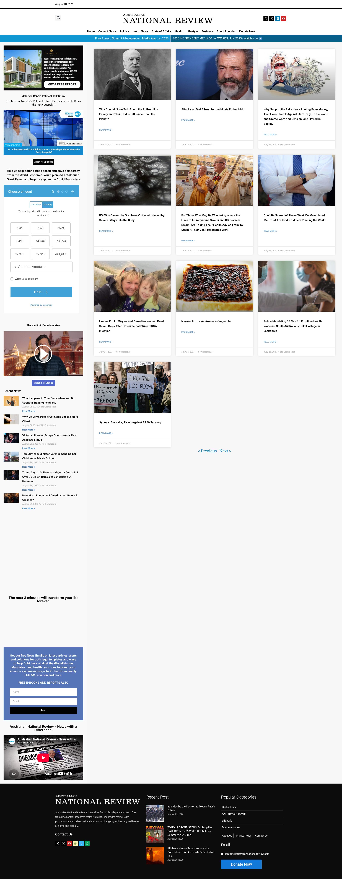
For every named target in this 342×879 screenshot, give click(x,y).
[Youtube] (69, 843)
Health (179, 31)
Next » (225, 450)
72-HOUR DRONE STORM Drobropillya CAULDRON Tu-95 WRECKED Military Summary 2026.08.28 (189, 831)
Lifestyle (192, 31)
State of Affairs (161, 31)
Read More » (28, 411)
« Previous (207, 450)
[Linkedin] (277, 18)
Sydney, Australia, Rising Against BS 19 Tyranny (130, 422)
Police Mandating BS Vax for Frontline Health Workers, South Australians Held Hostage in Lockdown (293, 326)
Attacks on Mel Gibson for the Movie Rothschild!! (212, 109)
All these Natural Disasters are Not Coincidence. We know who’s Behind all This (190, 852)
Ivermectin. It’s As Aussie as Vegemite (206, 321)
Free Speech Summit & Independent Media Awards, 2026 (132, 38)
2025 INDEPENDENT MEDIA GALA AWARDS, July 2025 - (215, 38)
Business (207, 31)
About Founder (226, 31)
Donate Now (247, 31)
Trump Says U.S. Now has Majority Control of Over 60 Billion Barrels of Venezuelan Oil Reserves (50, 477)
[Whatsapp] (87, 843)
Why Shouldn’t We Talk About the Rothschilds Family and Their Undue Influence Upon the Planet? (128, 114)
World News (140, 31)
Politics (124, 31)
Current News (107, 31)
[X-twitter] (265, 18)
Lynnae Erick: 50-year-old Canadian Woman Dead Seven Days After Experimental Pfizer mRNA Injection (131, 326)
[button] (58, 18)
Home (91, 31)
